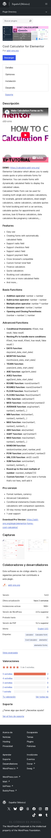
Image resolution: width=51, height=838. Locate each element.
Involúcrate (32, 754)
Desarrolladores (10, 763)
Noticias (6, 737)
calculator (29, 635)
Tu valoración (9, 697)
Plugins (30, 741)
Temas (30, 737)
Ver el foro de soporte (13, 716)
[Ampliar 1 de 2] (21, 542)
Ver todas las (42, 697)
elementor (43, 640)
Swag (31, 768)
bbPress (8, 786)
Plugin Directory (9, 12)
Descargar (9, 58)
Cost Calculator (31, 640)
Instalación (10, 81)
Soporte (9, 94)
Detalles (9, 67)
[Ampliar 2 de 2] (45, 542)
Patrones (31, 746)
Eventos (31, 759)
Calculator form (41, 635)
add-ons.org (13, 50)
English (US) (43, 629)
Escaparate (32, 732)
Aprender (7, 754)
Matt (6, 781)
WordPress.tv (10, 768)
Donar (31, 763)
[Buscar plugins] (30, 20)
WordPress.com (11, 777)
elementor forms (40, 645)
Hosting (6, 741)
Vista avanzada (10, 652)
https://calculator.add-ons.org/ (25, 167)
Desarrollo (10, 87)
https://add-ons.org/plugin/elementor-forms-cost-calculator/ (21, 523)
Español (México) (17, 802)
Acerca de (7, 732)
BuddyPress (10, 790)
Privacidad (8, 746)
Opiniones (10, 74)
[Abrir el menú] (47, 4)
